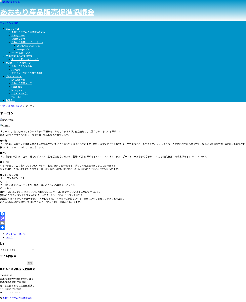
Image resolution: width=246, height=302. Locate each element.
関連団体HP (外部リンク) (19, 62)
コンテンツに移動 (9, 23)
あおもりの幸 (18, 35)
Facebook (17, 86)
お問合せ (10, 100)
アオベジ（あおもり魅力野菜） (27, 73)
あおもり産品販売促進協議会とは (28, 32)
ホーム (9, 237)
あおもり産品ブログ (21, 83)
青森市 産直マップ (20, 52)
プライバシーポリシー (17, 233)
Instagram (16, 90)
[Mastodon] (123, 218)
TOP (2, 106)
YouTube (16, 97)
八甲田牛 (15, 69)
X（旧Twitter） (19, 93)
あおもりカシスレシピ (28, 45)
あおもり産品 (12, 28)
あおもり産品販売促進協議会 (47, 11)
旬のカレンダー (19, 39)
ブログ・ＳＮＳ (14, 76)
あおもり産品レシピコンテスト (27, 42)
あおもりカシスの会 (21, 66)
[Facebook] (123, 214)
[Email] (123, 223)
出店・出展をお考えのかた (25, 59)
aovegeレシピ (24, 49)
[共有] (123, 227)
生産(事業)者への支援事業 (19, 56)
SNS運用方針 (18, 79)
